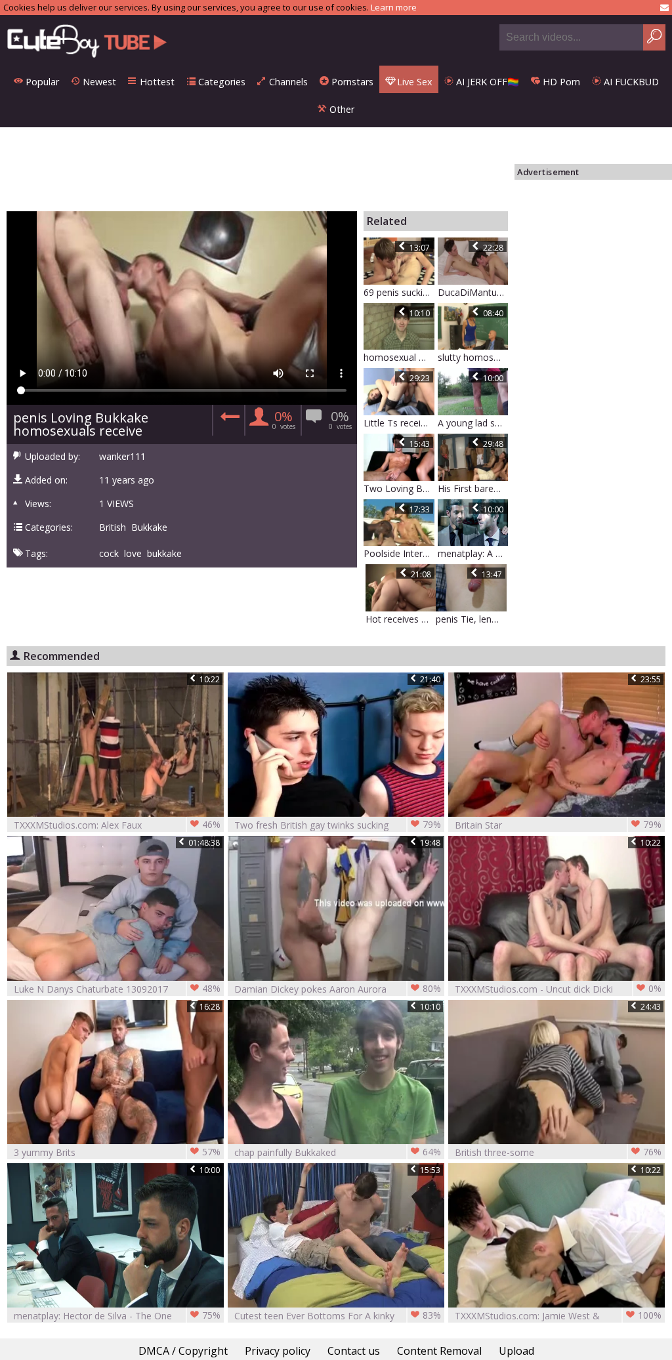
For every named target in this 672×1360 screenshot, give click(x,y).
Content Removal (439, 1351)
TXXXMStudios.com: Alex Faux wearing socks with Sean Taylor (117, 825)
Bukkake (149, 527)
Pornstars (351, 81)
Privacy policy (277, 1351)
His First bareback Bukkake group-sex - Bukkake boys (473, 488)
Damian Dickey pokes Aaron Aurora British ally (337, 989)
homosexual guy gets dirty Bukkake (399, 357)
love (133, 553)
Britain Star (558, 824)
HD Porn (560, 81)
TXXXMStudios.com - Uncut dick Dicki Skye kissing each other (558, 989)
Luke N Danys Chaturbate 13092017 (117, 988)
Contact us (353, 1351)
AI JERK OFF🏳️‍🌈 (486, 81)
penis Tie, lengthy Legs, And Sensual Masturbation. (471, 619)
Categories (220, 81)
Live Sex (413, 81)
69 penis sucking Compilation (399, 292)
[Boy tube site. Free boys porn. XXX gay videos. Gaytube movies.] (87, 40)
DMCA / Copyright (183, 1351)
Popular (41, 81)
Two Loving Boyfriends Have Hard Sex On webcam (399, 488)
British (112, 527)
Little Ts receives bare (399, 423)
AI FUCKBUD (630, 81)
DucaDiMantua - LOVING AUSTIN (473, 292)
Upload (516, 1351)
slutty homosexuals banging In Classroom (473, 357)
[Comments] (228, 420)
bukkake (164, 553)
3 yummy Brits (117, 1152)
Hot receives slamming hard (401, 619)
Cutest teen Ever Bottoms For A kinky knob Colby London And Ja (337, 1316)
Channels (287, 81)
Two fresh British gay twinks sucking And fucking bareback (337, 825)
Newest (98, 81)
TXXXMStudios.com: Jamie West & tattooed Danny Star (558, 1316)
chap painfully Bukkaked (337, 1152)
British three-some (558, 1152)
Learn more (394, 7)
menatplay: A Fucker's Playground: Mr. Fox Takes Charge (473, 553)
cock (109, 553)
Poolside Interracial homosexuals (399, 553)
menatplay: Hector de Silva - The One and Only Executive (117, 1316)
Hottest (156, 81)
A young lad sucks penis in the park (473, 423)
